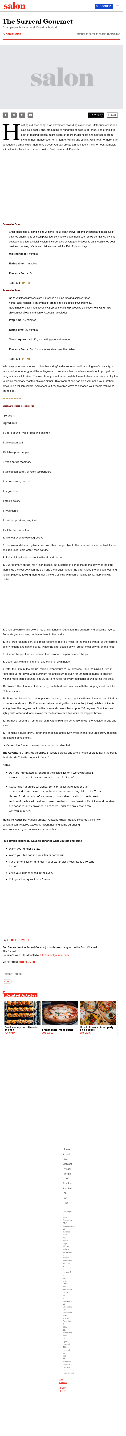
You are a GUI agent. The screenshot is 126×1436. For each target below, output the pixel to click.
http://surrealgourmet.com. (54, 955)
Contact (67, 1164)
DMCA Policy (63, 1389)
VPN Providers (63, 1381)
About (66, 1154)
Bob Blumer (13, 34)
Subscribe (103, 6)
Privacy (67, 1169)
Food (7, 981)
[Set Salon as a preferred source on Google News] (96, 115)
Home (66, 1149)
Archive (67, 1188)
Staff (65, 1159)
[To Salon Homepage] (15, 5)
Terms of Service (67, 1179)
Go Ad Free (65, 1198)
